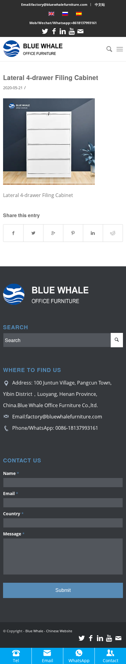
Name (11, 473)
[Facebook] (53, 31)
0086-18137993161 (76, 428)
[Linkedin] (62, 31)
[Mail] (80, 31)
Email (10, 493)
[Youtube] (71, 31)
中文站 (100, 4)
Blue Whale (34, 631)
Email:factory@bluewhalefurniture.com (54, 4)
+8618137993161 (84, 22)
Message (13, 534)
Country (13, 513)
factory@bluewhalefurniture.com (64, 416)
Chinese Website (59, 631)
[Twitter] (45, 31)
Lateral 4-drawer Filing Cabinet (50, 77)
